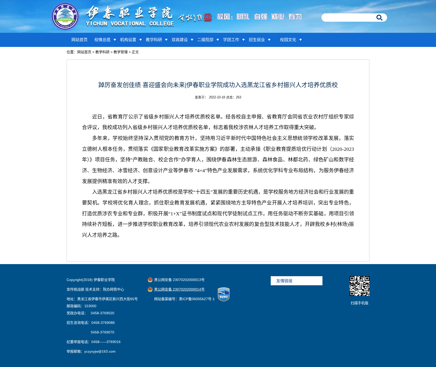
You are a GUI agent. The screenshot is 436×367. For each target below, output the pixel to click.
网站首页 (79, 40)
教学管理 (121, 52)
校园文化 (288, 40)
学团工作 (231, 40)
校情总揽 (102, 40)
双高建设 (180, 40)
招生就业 (257, 40)
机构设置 (128, 40)
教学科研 (154, 40)
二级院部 (205, 40)
